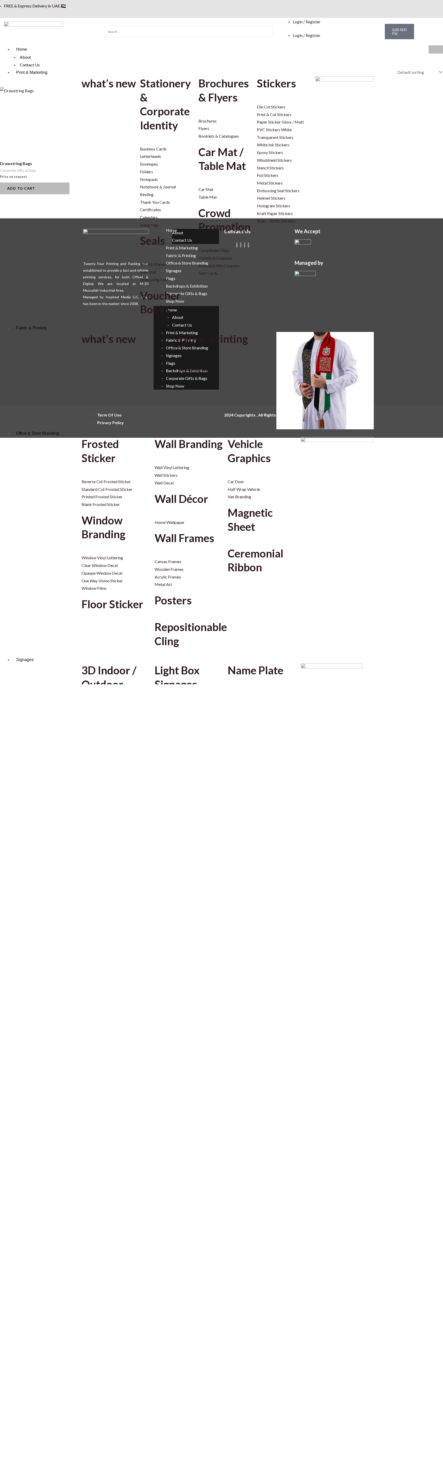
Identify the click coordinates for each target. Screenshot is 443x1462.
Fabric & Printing (31, 328)
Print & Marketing (31, 72)
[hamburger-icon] (436, 49)
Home (21, 49)
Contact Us (30, 64)
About (25, 57)
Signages (25, 659)
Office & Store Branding (37, 433)
